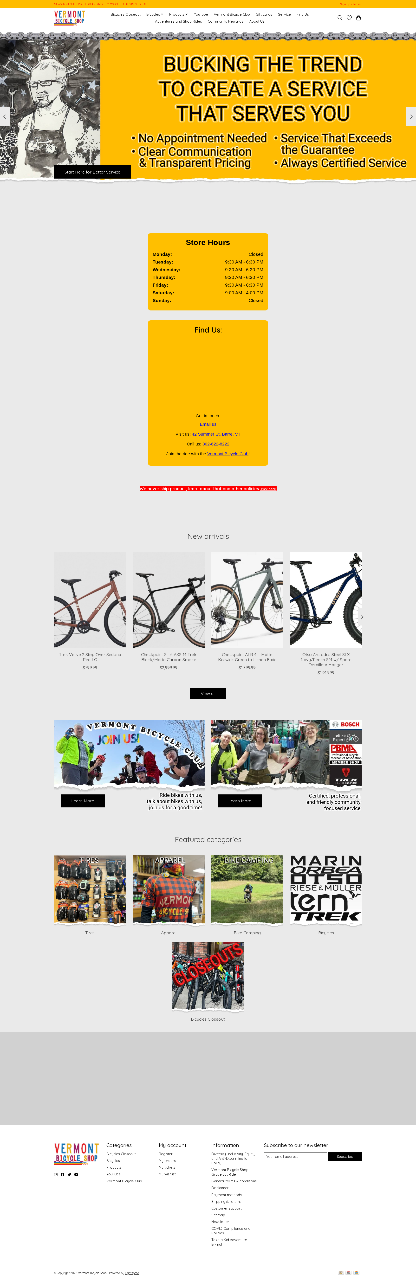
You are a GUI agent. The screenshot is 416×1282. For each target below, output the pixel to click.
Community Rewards (225, 21)
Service (284, 14)
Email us (208, 424)
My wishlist (167, 1174)
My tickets (167, 1167)
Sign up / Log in (350, 4)
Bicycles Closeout (126, 14)
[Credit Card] (356, 1273)
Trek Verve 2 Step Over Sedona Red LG (90, 657)
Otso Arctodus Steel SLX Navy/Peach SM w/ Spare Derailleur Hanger (326, 659)
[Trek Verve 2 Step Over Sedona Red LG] (90, 600)
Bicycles (326, 932)
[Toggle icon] (340, 17)
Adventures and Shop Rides (178, 21)
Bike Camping (247, 932)
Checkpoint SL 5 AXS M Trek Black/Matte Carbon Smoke (168, 657)
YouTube (201, 14)
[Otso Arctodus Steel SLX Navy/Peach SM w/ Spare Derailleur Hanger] (326, 600)
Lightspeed (132, 1273)
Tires (90, 932)
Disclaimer (220, 1187)
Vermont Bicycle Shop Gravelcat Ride (229, 1172)
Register (166, 1154)
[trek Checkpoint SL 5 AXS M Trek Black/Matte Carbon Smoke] (169, 600)
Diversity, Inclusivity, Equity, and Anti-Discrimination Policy (233, 1158)
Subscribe (345, 1156)
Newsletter (220, 1221)
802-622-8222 (215, 444)
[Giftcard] (348, 1273)
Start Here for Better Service (92, 171)
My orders (167, 1160)
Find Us (303, 14)
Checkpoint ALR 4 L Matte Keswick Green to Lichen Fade (247, 657)
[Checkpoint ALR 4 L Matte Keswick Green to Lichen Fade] (247, 600)
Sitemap (218, 1215)
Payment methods (226, 1194)
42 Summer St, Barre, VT (216, 434)
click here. (268, 489)
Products (113, 1167)
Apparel (168, 932)
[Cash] (341, 1273)
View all (208, 693)
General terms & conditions (234, 1181)
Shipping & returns (226, 1201)
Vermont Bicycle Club (232, 14)
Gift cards (264, 14)
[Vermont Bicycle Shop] (69, 18)
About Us (257, 21)
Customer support (226, 1208)
